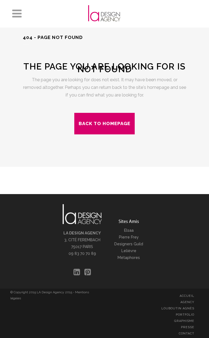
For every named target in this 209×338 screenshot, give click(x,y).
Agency (187, 302)
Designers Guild (128, 244)
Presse (187, 327)
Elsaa (129, 230)
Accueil (187, 296)
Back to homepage (104, 123)
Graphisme (184, 321)
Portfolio (185, 314)
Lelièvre (128, 251)
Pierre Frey (129, 237)
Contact (186, 333)
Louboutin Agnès (177, 308)
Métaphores (129, 257)
